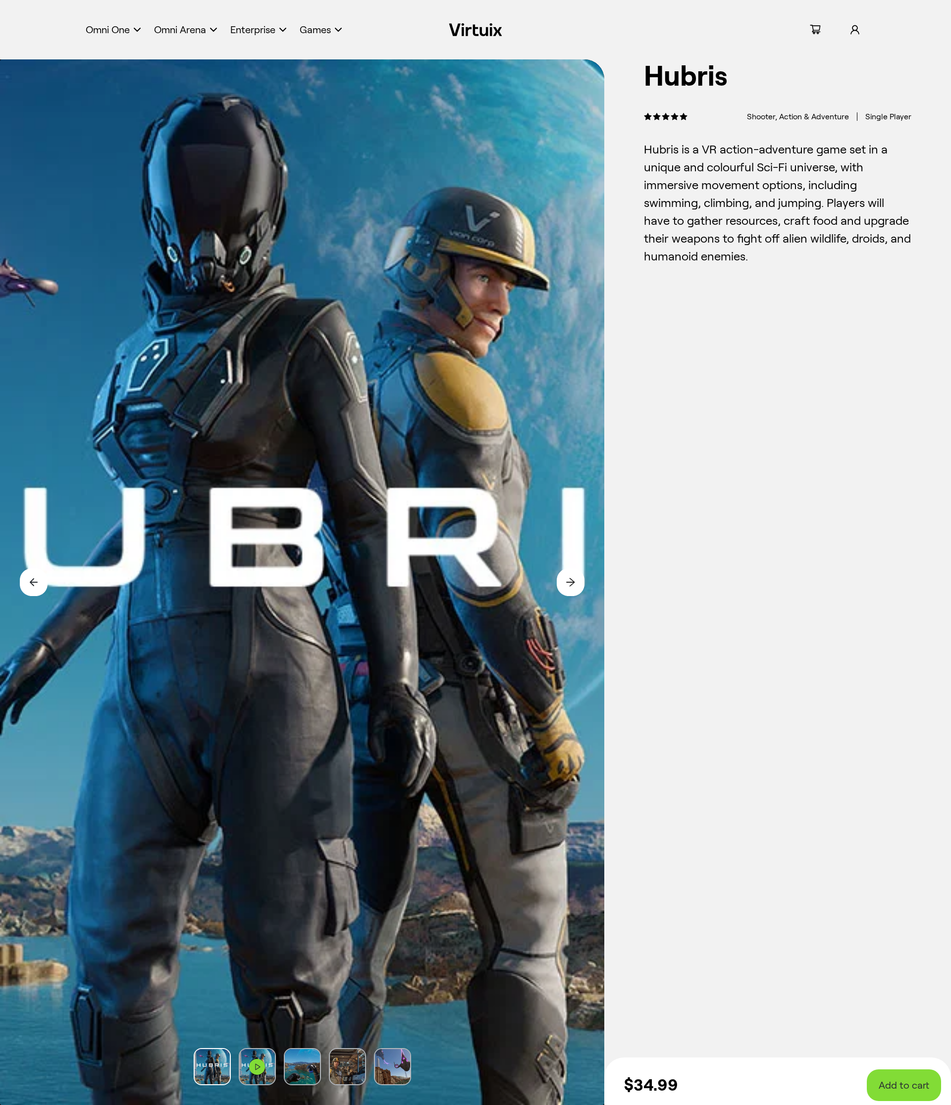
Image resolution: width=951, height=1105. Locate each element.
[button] (114, 29)
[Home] (475, 29)
